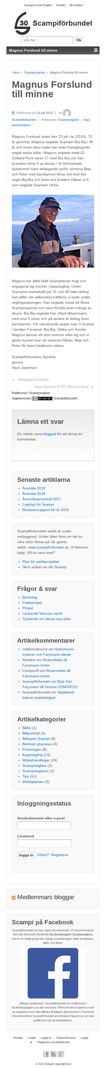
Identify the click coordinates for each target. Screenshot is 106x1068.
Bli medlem (76, 5)
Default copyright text (57, 1063)
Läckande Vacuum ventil (42, 613)
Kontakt (61, 5)
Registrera (59, 855)
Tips (25, 776)
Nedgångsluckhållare (33, 379)
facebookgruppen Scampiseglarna (71, 934)
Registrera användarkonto (53, 1042)
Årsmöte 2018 (33, 494)
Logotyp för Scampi (38, 504)
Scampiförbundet (65, 398)
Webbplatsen (33, 782)
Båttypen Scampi (36, 739)
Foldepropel (32, 603)
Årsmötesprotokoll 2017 (41, 499)
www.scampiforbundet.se (48, 547)
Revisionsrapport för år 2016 (45, 510)
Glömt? (43, 855)
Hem (16, 72)
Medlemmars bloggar (45, 897)
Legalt (32, 1037)
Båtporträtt (31, 733)
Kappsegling (32, 755)
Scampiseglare (34, 72)
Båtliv (26, 728)
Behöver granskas (37, 744)
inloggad (49, 434)
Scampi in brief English (38, 5)
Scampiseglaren (35, 771)
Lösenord (25, 836)
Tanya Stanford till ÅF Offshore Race (60, 387)
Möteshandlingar (36, 760)
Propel (27, 608)
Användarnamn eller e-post (41, 818)
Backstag (29, 597)
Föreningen (31, 749)
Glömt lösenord (65, 1037)
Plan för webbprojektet (40, 562)
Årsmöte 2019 (33, 488)
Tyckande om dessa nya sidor (46, 619)
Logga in (46, 1037)
